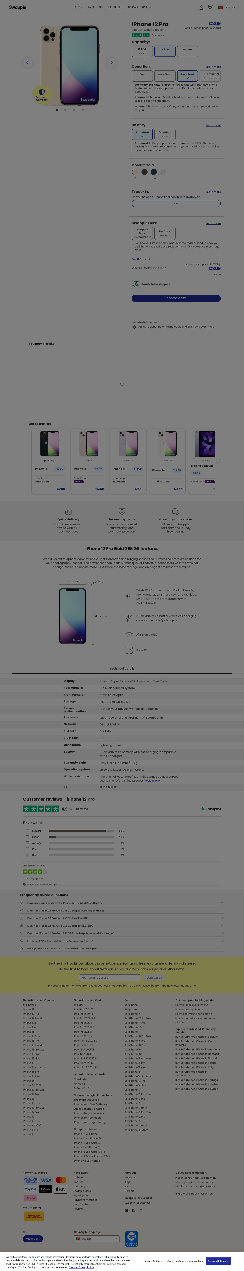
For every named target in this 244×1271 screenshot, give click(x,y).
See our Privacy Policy (81, 1267)
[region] (122, 1261)
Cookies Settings (153, 1261)
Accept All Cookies (218, 1261)
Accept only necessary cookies (185, 1261)
